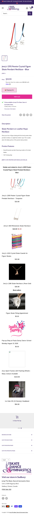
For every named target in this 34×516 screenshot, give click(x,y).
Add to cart (17, 97)
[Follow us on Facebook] (3, 498)
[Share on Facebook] (20, 115)
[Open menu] (3, 8)
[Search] (30, 13)
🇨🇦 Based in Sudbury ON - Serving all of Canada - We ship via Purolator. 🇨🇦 (17, 2)
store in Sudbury (17, 477)
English (4, 459)
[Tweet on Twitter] (27, 115)
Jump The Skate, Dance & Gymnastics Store (19, 512)
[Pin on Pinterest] (24, 115)
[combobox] (15, 13)
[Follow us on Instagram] (6, 498)
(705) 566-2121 (6, 489)
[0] (31, 8)
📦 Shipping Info (9, 90)
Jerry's (3, 73)
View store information (10, 109)
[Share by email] (31, 115)
